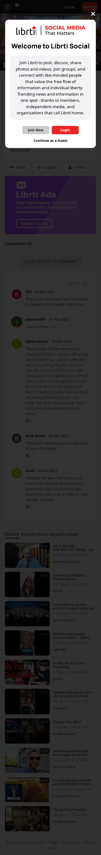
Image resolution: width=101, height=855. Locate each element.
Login (65, 130)
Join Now (35, 130)
